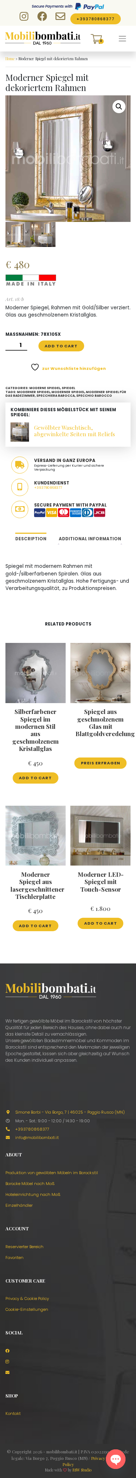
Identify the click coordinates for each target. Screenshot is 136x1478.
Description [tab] (30, 539)
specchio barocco (94, 395)
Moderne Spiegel (44, 388)
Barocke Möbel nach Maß (30, 1183)
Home (10, 58)
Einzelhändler (19, 1205)
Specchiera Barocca (55, 395)
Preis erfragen (100, 763)
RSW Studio (82, 1470)
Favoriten (14, 1257)
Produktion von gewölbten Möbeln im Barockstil (51, 1173)
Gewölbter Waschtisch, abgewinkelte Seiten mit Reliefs (74, 431)
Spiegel (68, 388)
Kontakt (13, 1413)
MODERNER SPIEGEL (33, 392)
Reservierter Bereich (24, 1247)
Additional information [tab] (90, 539)
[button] (118, 106)
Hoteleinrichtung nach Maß (33, 1194)
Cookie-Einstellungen (26, 1309)
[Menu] (122, 39)
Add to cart (61, 346)
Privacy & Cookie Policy (27, 1298)
